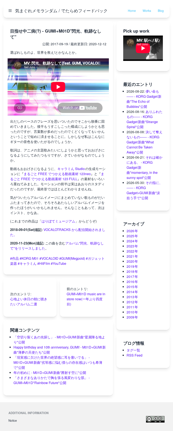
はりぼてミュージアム (58, 221)
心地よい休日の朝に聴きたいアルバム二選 (28, 301)
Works (147, 10)
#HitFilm (43, 263)
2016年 (132, 281)
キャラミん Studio (71, 168)
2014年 (132, 291)
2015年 (132, 286)
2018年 (132, 271)
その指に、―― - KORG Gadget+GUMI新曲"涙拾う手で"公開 (144, 190)
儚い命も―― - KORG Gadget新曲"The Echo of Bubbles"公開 (144, 99)
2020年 (132, 261)
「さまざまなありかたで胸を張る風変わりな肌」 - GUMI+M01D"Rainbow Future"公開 (52, 380)
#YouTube (58, 263)
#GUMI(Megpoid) (72, 258)
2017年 (132, 276)
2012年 (132, 301)
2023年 (132, 246)
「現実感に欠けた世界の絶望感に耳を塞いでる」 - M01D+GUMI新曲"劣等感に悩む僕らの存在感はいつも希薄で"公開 (58, 362)
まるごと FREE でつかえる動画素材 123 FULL (57, 176)
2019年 (132, 266)
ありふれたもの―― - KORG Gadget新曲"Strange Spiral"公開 (144, 119)
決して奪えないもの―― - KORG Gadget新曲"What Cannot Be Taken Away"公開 (144, 142)
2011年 (132, 307)
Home (132, 10)
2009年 (132, 317)
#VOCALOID (48, 258)
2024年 (132, 241)
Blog (161, 10)
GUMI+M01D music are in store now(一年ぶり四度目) (86, 298)
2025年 (132, 235)
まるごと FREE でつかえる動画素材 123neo (57, 173)
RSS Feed (134, 355)
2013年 (132, 296)
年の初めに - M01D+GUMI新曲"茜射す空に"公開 (50, 372)
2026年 (132, 230)
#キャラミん (27, 263)
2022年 (132, 251)
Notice (12, 420)
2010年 (132, 312)
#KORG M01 (29, 258)
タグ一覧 (133, 350)
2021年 (132, 256)
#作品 (14, 258)
